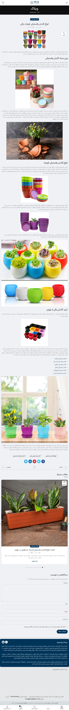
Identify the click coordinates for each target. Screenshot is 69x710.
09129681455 (14, 697)
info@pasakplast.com (32, 699)
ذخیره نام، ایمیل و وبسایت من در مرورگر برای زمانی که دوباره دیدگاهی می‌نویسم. (45, 627)
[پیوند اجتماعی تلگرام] (26, 461)
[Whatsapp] (6, 642)
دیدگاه (65, 583)
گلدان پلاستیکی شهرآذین (59, 370)
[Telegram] (3, 642)
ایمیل (66, 612)
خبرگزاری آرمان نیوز (22, 703)
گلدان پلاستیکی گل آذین (59, 373)
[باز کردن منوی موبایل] (67, 3)
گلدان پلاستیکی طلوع (60, 365)
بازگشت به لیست (34, 467)
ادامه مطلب (34, 561)
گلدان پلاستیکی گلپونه (60, 359)
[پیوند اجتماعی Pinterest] (34, 461)
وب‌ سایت (65, 619)
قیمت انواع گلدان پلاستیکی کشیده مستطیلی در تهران (34, 550)
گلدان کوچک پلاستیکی (19, 456)
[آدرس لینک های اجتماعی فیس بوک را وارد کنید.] (43, 461)
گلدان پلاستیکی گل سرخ (60, 362)
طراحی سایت (54, 703)
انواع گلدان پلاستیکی (51, 456)
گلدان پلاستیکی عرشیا (60, 367)
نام (66, 604)
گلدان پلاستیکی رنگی (35, 456)
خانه (38, 12)
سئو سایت (47, 703)
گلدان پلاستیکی (33, 12)
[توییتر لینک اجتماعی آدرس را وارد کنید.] (39, 461)
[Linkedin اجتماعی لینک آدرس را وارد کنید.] (30, 461)
